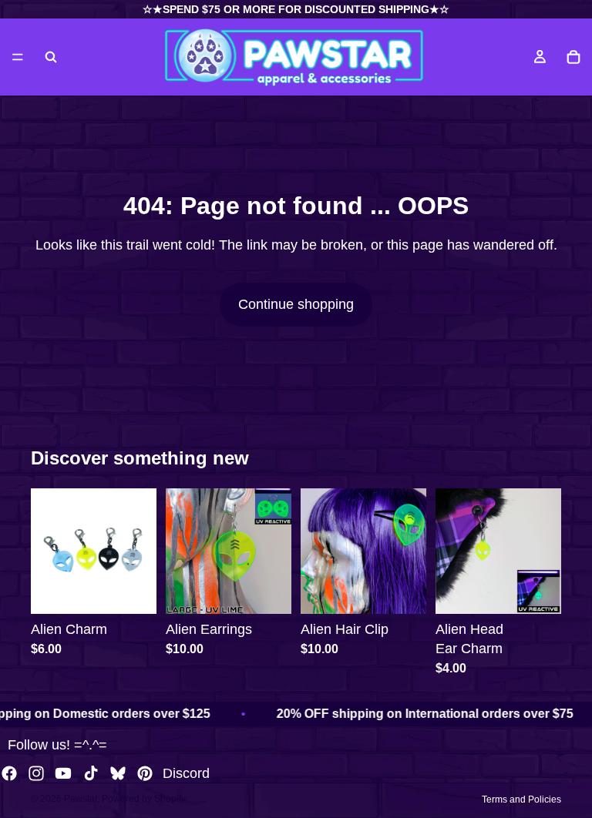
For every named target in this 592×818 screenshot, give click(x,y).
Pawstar (80, 798)
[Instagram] (36, 773)
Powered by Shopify (144, 798)
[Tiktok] (91, 773)
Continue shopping (296, 304)
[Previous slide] (48, 551)
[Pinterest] (145, 773)
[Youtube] (63, 773)
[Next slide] (139, 551)
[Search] (51, 57)
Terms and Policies (521, 799)
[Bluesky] (118, 773)
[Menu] (17, 57)
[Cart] (573, 57)
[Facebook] (9, 773)
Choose (145, 590)
